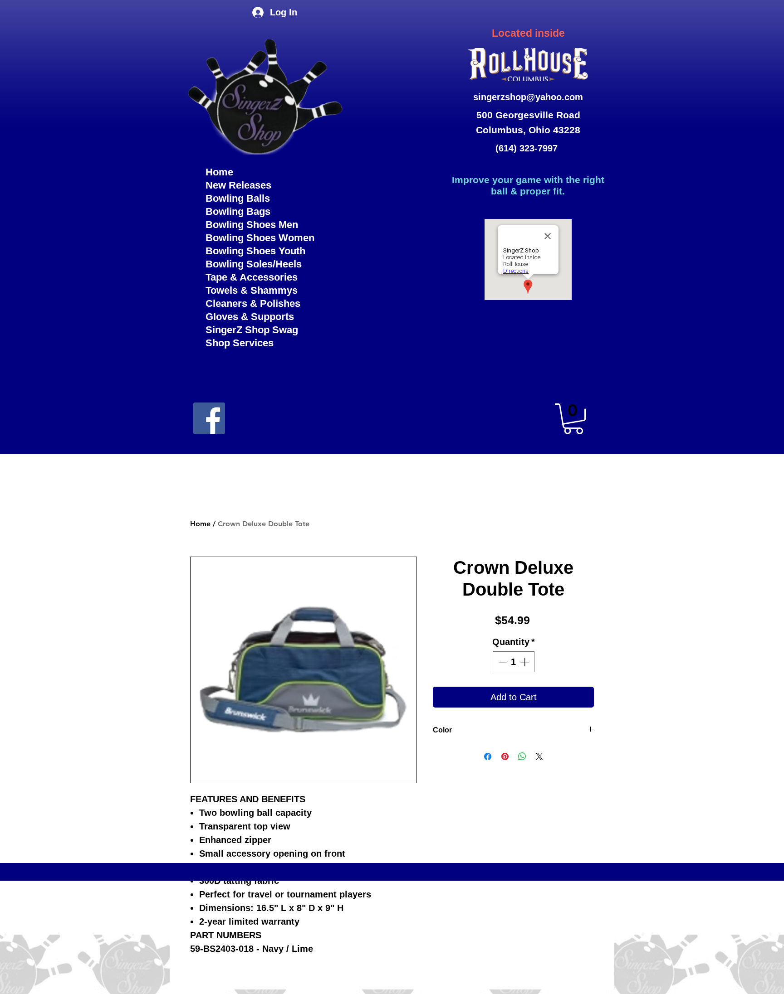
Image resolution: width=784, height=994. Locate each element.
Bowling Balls (238, 198)
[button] (573, 418)
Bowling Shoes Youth (255, 251)
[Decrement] (502, 662)
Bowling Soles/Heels (254, 264)
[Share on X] (539, 756)
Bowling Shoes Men (252, 224)
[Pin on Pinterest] (505, 756)
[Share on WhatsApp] (522, 756)
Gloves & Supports (250, 316)
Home (219, 172)
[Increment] (525, 662)
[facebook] (209, 418)
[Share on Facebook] (487, 756)
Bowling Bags (238, 211)
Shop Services (240, 343)
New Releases (238, 185)
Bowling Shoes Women (260, 237)
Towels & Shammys (252, 290)
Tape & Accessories (252, 277)
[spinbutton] (514, 662)
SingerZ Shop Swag (252, 329)
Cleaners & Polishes (253, 303)
